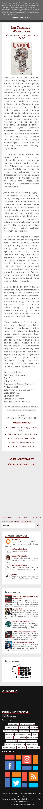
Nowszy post (7, 517)
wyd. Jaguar (21, 748)
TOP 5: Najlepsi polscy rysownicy (24, 632)
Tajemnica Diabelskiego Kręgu (14, 744)
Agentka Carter (17, 609)
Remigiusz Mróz (12, 741)
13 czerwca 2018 (31, 35)
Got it (28, 18)
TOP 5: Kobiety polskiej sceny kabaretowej (25, 597)
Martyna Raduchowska (22, 734)
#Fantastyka (16, 407)
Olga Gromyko (20, 737)
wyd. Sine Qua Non (29, 410)
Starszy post (36, 517)
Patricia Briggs (32, 737)
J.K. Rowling (9, 734)
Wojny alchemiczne (14, 410)
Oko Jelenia (9, 737)
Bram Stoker (24, 727)
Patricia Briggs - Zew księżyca (23, 642)
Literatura (34, 407)
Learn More (18, 18)
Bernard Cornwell (11, 727)
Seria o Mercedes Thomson (27, 741)
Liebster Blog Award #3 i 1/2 (22, 621)
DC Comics (34, 727)
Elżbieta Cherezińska (10, 731)
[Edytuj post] (24, 38)
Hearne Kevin (35, 731)
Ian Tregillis (26, 407)
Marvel (35, 734)
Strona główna (22, 517)
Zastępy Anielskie (32, 744)
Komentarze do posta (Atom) (20, 522)
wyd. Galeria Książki (9, 748)
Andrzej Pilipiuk (13, 724)
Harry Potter (23, 731)
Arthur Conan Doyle (27, 724)
